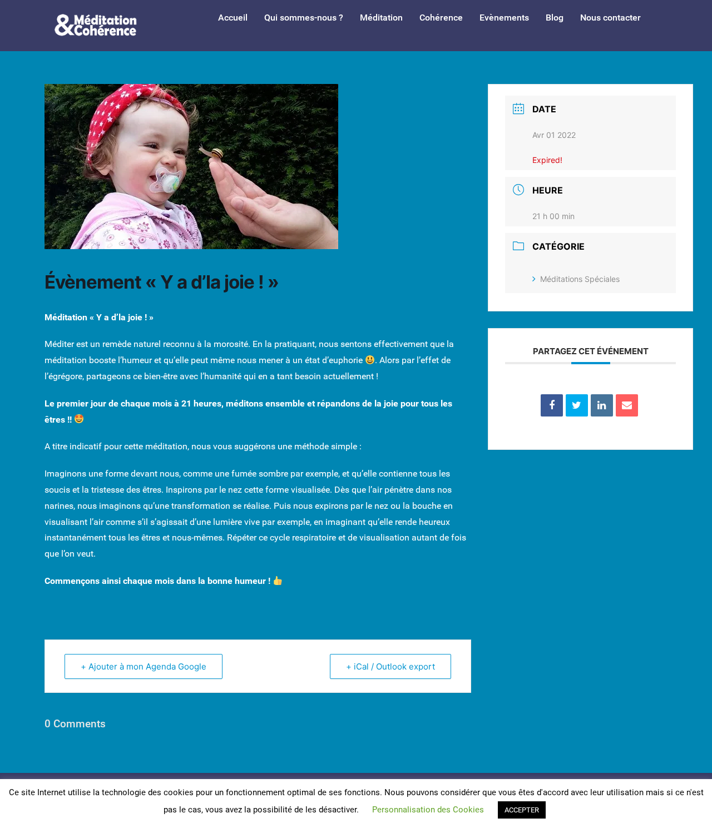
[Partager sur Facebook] (552, 405)
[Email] (627, 405)
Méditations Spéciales (580, 279)
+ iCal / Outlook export (390, 666)
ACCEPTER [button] (522, 810)
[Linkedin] (602, 405)
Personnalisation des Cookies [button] (428, 810)
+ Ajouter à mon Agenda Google (143, 666)
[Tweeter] (577, 405)
